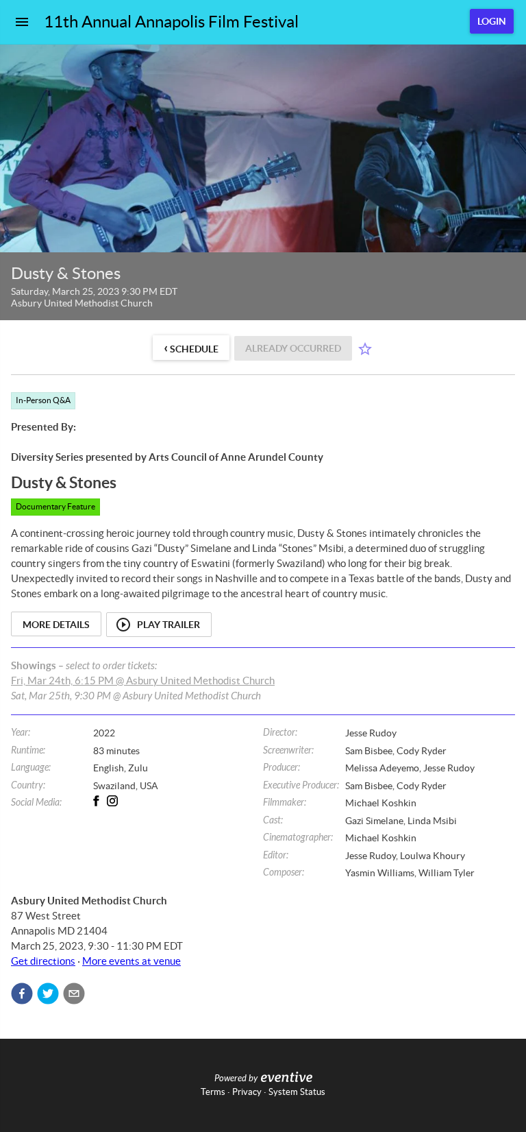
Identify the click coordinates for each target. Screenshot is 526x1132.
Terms (213, 1092)
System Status (296, 1092)
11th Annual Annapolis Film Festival (171, 21)
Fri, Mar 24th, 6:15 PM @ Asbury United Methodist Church (143, 680)
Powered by (236, 1078)
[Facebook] (101, 800)
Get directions (43, 961)
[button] (22, 993)
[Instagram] (118, 800)
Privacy (247, 1092)
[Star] (365, 349)
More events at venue (131, 961)
